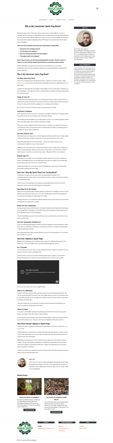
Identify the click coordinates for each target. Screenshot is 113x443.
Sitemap (81, 426)
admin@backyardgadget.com (46, 428)
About (52, 19)
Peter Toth (32, 359)
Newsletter (61, 430)
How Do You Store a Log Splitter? (29, 397)
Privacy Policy (61, 19)
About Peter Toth (63, 428)
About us (60, 426)
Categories (42, 19)
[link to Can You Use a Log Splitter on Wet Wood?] (56, 386)
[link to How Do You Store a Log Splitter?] (29, 386)
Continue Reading (29, 410)
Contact (71, 19)
